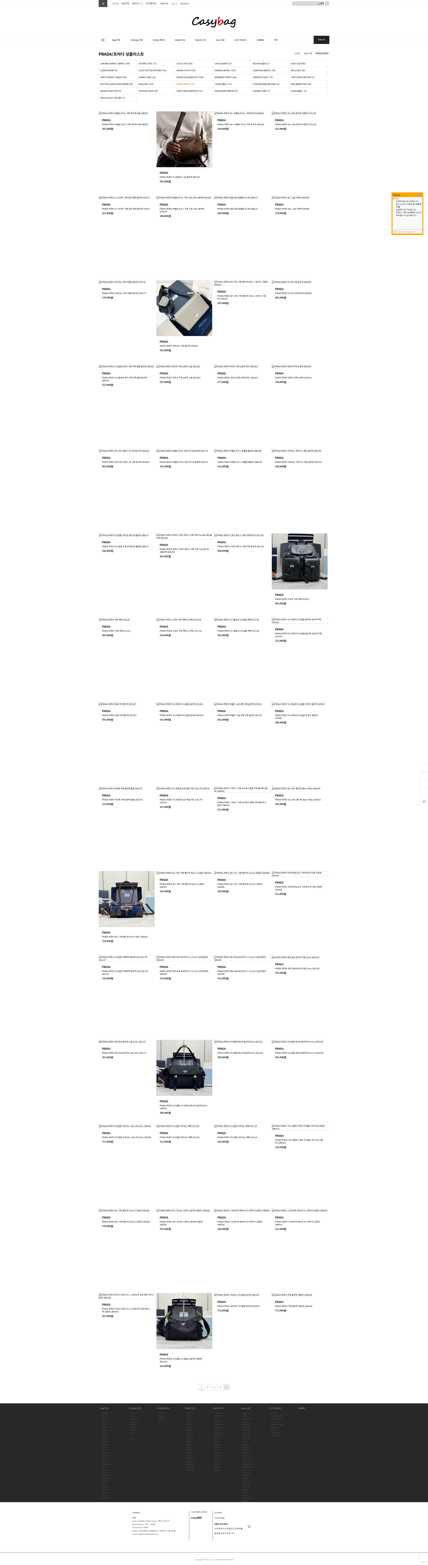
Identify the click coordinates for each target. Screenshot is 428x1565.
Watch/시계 (218, 1408)
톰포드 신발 (245, 1490)
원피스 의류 (133, 1430)
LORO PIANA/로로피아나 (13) (189, 90)
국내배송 (301, 1408)
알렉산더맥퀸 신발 (247, 1464)
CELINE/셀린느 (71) (223, 84)
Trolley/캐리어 (163, 1408)
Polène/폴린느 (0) (299, 90)
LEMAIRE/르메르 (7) (261, 90)
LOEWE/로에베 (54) (109, 70)
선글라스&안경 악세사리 (276, 1419)
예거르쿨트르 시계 (219, 1424)
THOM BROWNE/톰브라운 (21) (266, 84)
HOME (297, 53)
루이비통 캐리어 (162, 1413)
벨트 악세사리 (274, 1413)
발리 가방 (104, 1444)
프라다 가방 (104, 1470)
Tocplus (396, 195)
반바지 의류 (133, 1433)
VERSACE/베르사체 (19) (110, 90)
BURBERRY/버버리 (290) (226, 77)
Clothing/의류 (135, 1408)
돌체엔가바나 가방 (106, 1478)
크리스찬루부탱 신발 (247, 1481)
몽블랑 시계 (217, 1470)
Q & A (174, 3)
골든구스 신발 (246, 1413)
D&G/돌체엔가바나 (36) (301, 84)
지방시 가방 (104, 1458)
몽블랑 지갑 (189, 1430)
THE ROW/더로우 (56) (148, 90)
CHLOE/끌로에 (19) (223, 63)
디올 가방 (104, 1427)
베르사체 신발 (246, 1447)
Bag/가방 (308, 53)
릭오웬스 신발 (246, 1430)
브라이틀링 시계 (218, 1427)
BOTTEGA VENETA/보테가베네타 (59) (116, 84)
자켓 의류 (132, 1413)
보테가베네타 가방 (106, 1464)
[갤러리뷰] (326, 107)
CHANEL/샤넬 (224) (147, 77)
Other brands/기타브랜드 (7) (112, 97)
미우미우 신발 (246, 1433)
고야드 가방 (104, 1416)
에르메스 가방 (105, 1438)
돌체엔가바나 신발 (247, 1419)
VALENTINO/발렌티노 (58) (264, 70)
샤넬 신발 (245, 1456)
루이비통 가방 (105, 1433)
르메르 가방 (104, 1492)
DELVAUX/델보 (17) (261, 63)
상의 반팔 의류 (133, 1424)
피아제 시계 (217, 1450)
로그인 (116, 3)
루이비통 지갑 (190, 1424)
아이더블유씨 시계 (219, 1416)
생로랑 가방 (104, 1447)
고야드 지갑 (189, 1416)
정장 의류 (132, 1438)
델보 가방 (104, 1424)
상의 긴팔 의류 (133, 1421)
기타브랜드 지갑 (190, 1470)
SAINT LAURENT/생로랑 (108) (113, 77)
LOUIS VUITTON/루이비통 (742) (152, 70)
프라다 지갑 (189, 1458)
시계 (216, 1419)
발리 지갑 (189, 1441)
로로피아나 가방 (105, 1487)
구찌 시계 (217, 1461)
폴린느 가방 (104, 1495)
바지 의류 (132, 1427)
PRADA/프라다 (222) (186, 84)
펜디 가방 (104, 1467)
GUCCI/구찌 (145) (184, 63)
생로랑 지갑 (189, 1444)
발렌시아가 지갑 (190, 1467)
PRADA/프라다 (322, 53)
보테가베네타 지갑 (191, 1461)
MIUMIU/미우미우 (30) (186, 70)
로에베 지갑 (189, 1427)
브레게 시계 (217, 1430)
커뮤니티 (164, 3)
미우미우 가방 (105, 1436)
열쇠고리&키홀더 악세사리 (277, 1424)
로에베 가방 (104, 1430)
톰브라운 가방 (105, 1475)
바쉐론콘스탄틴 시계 (219, 1413)
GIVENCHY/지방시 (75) (263, 77)
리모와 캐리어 (161, 1419)
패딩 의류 (132, 1416)
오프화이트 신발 (246, 1473)
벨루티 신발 (245, 1450)
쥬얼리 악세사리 (275, 1421)
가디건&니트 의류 (134, 1419)
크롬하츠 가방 (105, 1413)
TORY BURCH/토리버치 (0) (302, 77)
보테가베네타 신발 (247, 1453)
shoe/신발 (245, 1408)
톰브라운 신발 (246, 1487)
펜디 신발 (245, 1495)
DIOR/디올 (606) (298, 63)
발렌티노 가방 (105, 1441)
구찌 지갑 (189, 1419)
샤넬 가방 (104, 1450)
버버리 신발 (245, 1444)
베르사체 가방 (105, 1481)
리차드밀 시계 (218, 1456)
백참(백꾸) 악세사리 (275, 1433)
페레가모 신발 (246, 1492)
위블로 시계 (217, 1444)
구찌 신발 (245, 1416)
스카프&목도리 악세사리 (276, 1416)
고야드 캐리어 (161, 1416)
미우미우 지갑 (190, 1433)
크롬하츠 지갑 (190, 1413)
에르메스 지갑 (190, 1453)
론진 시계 (217, 1438)
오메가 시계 (217, 1441)
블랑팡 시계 (217, 1467)
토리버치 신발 (246, 1484)
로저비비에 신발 (246, 1424)
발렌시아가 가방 (105, 1453)
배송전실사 (184, 3)
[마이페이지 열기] (424, 768)
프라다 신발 (245, 1501)
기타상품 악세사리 (275, 1427)
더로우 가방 (104, 1484)
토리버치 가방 (105, 1461)
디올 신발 (245, 1421)
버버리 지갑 (189, 1438)
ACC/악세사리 (276, 1408)
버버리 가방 (104, 1456)
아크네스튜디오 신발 (247, 1461)
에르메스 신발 (246, 1470)
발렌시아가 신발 (246, 1436)
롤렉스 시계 (217, 1421)
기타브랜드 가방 (105, 1498)
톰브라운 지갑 (190, 1464)
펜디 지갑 (189, 1456)
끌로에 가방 (104, 1421)
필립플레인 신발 (246, 1498)
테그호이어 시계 (218, 1436)
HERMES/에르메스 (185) (225, 70)
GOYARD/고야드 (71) (147, 63)
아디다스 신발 (246, 1458)
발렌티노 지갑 (190, 1436)
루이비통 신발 (246, 1427)
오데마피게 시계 (218, 1433)
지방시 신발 (245, 1478)
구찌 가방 (104, 1419)
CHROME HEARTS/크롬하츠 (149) (115, 63)
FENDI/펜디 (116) (146, 84)
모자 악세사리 (274, 1430)
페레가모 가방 (105, 1490)
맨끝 (227, 1387)
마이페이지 (151, 3)
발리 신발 (245, 1441)
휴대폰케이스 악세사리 (276, 1436)
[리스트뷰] (321, 107)
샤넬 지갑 (189, 1447)
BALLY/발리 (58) (298, 70)
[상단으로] (424, 1557)
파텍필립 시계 (218, 1447)
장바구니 (136, 3)
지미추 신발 (245, 1475)
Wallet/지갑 (190, 1408)
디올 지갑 (189, 1421)
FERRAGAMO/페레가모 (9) (226, 90)
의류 (131, 1436)
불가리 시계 (217, 1464)
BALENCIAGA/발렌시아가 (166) (190, 77)
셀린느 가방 (104, 1473)
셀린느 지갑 (189, 1450)
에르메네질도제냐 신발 (248, 1467)
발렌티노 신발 (246, 1438)
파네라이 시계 (218, 1453)
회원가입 (125, 3)
